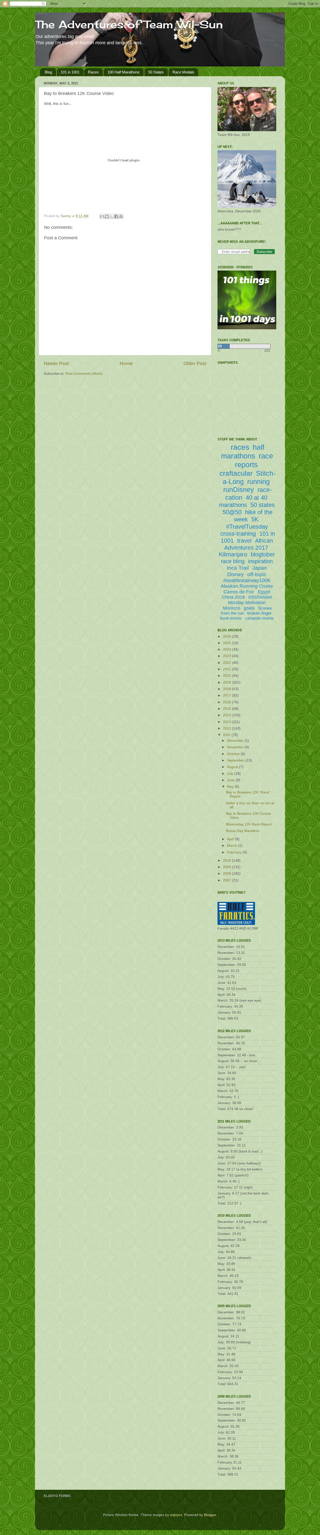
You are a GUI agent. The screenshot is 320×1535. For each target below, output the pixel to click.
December (235, 741)
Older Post (195, 363)
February (234, 852)
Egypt (264, 591)
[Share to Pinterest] (121, 216)
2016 (227, 702)
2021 (227, 669)
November (235, 747)
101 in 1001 (70, 72)
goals (249, 608)
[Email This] (102, 216)
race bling (232, 561)
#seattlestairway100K (246, 580)
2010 (227, 860)
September (236, 760)
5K (254, 519)
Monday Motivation (247, 602)
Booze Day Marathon (243, 831)
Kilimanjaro (233, 554)
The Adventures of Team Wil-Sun (129, 24)
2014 (227, 715)
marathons (233, 504)
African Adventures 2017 (248, 544)
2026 (227, 636)
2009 (227, 867)
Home (126, 363)
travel (244, 540)
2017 (227, 695)
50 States (156, 72)
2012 (227, 728)
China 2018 (233, 597)
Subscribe (264, 252)
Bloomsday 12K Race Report (249, 824)
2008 (227, 873)
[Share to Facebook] (116, 216)
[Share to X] (111, 216)
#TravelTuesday (247, 526)
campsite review (259, 618)
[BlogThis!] (106, 216)
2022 (227, 663)
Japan (259, 568)
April (231, 839)
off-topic (256, 574)
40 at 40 (256, 497)
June (231, 780)
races (240, 447)
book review (231, 618)
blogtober (263, 554)
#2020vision (260, 597)
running (258, 481)
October (234, 754)
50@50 (232, 512)
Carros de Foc (239, 591)
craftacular (236, 473)
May (231, 786)
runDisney (238, 489)
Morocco (231, 608)
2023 (227, 656)
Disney (235, 574)
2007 (227, 880)
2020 (227, 676)
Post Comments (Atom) (84, 374)
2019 (227, 682)
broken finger (259, 613)
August (233, 767)
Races (93, 72)
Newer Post (56, 363)
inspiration (260, 561)
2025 (227, 643)
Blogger (210, 1515)
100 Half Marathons (124, 72)
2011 (227, 735)
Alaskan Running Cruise (247, 586)
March (232, 845)
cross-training (238, 533)
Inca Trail (238, 568)
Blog (48, 72)
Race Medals (183, 72)
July (230, 773)
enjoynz (176, 1515)
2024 (227, 649)
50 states (262, 504)
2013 (227, 722)
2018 (227, 689)
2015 (227, 709)
